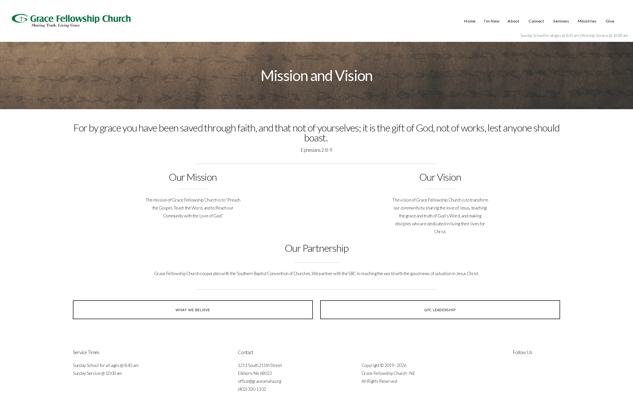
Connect (537, 21)
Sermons (561, 21)
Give (610, 21)
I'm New (491, 21)
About (514, 21)
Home (469, 21)
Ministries (587, 21)
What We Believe (193, 309)
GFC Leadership (440, 309)
